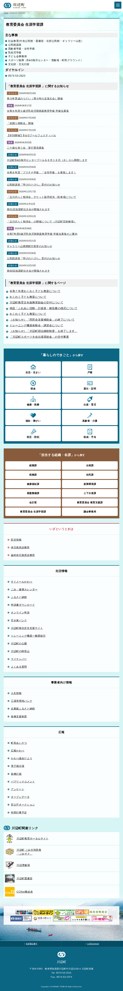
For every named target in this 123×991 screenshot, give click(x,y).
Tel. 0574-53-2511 (61, 972)
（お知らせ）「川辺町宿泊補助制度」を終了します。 (44, 331)
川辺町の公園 (19, 643)
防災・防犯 (33, 437)
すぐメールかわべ (21, 581)
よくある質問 (19, 666)
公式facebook (93, 944)
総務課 (33, 465)
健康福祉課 (33, 484)
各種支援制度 (19, 716)
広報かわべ (17, 750)
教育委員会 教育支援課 (90, 502)
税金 (33, 388)
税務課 (33, 474)
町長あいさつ (19, 742)
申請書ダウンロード (23, 604)
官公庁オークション (23, 804)
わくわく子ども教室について (28, 296)
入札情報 (16, 693)
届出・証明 (90, 388)
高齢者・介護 (89, 420)
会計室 (33, 502)
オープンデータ (20, 796)
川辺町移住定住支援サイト (27, 628)
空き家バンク (19, 620)
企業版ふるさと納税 (23, 708)
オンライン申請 (20, 612)
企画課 (90, 465)
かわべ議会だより (21, 758)
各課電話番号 (31, 944)
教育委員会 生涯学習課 (33, 511)
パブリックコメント (23, 781)
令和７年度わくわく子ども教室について (35, 291)
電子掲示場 (17, 766)
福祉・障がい (33, 420)
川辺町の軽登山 (20, 651)
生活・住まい (33, 372)
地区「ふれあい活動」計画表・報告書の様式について (44, 308)
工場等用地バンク (21, 700)
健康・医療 (33, 404)
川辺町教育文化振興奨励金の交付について (36, 302)
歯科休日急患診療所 (23, 555)
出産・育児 (90, 404)
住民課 (90, 474)
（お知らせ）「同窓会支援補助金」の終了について (42, 319)
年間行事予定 (19, 812)
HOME (6, 13)
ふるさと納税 (19, 597)
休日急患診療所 (20, 547)
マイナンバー (19, 659)
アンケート (17, 789)
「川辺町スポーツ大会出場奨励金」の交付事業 (39, 336)
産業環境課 (90, 484)
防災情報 (16, 539)
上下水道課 (90, 493)
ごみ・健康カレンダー (24, 589)
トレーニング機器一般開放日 (28, 635)
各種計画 (16, 773)
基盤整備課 (33, 493)
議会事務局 (90, 511)
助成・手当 (90, 437)
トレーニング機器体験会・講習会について (36, 325)
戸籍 (89, 372)
